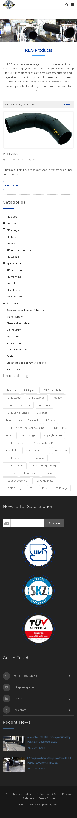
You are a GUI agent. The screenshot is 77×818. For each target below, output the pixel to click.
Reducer (58, 397)
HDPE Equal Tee (15, 443)
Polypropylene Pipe (44, 443)
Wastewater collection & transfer (26, 310)
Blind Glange (37, 397)
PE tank (50, 420)
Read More (11, 185)
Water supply (15, 316)
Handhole (11, 450)
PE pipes (12, 216)
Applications (14, 303)
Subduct (42, 412)
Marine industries (17, 343)
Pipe (44, 488)
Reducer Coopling (16, 480)
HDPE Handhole (52, 390)
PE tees (11, 243)
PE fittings (13, 230)
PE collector (14, 290)
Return (68, 104)
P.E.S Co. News (36, 747)
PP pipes (12, 223)
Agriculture (13, 336)
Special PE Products (19, 263)
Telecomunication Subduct (22, 420)
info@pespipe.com (25, 687)
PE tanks (12, 283)
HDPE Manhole (44, 480)
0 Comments (15, 159)
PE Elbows (10, 154)
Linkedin (19, 698)
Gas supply (13, 369)
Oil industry (14, 329)
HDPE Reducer (36, 458)
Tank (8, 435)
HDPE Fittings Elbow (18, 405)
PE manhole (14, 276)
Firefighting (14, 356)
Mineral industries (17, 349)
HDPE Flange (27, 435)
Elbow (48, 473)
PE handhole (14, 270)
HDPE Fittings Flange (44, 465)
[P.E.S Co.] (9, 4)
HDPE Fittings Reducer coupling (25, 428)
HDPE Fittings (14, 488)
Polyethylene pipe (36, 450)
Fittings (10, 473)
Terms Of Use (47, 798)
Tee (32, 488)
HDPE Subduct (15, 465)
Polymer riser (15, 296)
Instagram (20, 709)
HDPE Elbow (13, 397)
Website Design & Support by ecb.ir (38, 804)
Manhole (11, 390)
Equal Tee (61, 450)
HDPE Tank (12, 458)
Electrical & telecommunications (26, 362)
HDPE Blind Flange (17, 412)
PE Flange (62, 488)
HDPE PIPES (60, 428)
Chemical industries (18, 323)
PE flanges (13, 237)
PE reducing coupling (20, 250)
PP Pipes (29, 390)
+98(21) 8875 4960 (25, 676)
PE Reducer (30, 473)
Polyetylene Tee (52, 435)
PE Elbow (44, 405)
